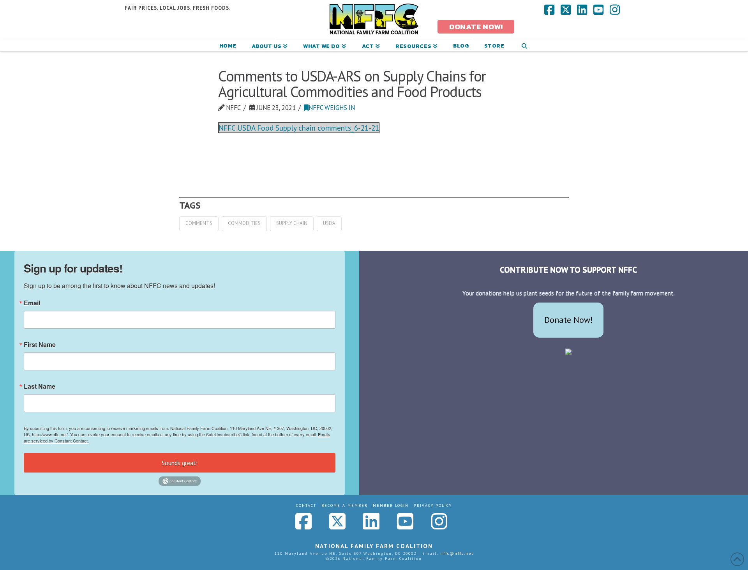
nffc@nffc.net (457, 553)
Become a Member (344, 505)
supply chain (291, 223)
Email (32, 303)
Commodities (244, 223)
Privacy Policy (433, 505)
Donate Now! (568, 319)
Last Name (39, 386)
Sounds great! (180, 463)
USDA (329, 223)
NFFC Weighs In (332, 107)
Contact (306, 505)
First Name (40, 345)
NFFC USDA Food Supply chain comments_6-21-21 (299, 128)
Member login (391, 505)
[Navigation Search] (524, 45)
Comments (198, 223)
